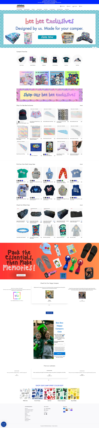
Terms (63, 350)
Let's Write (45, 9)
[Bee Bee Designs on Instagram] (44, 414)
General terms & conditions (29, 409)
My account (27, 420)
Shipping (26, 414)
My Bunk (33, 9)
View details (76, 119)
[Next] (96, 48)
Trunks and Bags (19, 9)
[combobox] (55, 344)
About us (26, 408)
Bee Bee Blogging (27, 419)
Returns (26, 413)
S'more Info (27, 418)
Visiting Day (67, 9)
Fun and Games (52, 9)
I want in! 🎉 (59, 353)
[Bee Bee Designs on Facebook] (46, 414)
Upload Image (49, 312)
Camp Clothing (39, 9)
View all (81, 105)
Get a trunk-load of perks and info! (59, 342)
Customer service (27, 415)
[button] (3, 424)
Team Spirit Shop (60, 9)
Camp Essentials (26, 9)
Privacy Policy (60, 350)
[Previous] (93, 48)
